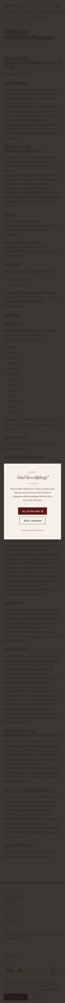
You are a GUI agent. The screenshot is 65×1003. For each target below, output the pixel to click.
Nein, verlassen (32, 520)
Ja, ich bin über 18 (32, 511)
